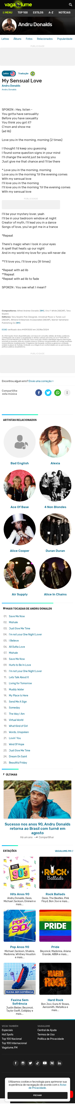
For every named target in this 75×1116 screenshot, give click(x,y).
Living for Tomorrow (20, 683)
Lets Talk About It (19, 677)
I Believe (14, 640)
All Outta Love (17, 646)
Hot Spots (7, 1034)
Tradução (23, 73)
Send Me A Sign (18, 701)
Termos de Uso (46, 1034)
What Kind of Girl (18, 726)
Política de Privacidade (51, 1038)
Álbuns (17, 38)
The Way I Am (17, 713)
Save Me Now (17, 616)
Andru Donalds (35, 24)
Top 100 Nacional (12, 1038)
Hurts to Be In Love (20, 665)
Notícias (64, 12)
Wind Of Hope (16, 744)
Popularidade (64, 38)
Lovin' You (15, 738)
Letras (5, 38)
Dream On (18, 756)
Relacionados (45, 38)
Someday (14, 707)
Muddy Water (16, 689)
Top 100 (23, 12)
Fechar (37, 1095)
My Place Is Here (18, 695)
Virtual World (16, 720)
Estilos (38, 12)
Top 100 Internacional (14, 1043)
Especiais (7, 1030)
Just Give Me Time (19, 628)
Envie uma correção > (41, 381)
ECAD (4, 329)
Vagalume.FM (63, 851)
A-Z (51, 12)
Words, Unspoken (19, 732)
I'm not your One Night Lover (25, 634)
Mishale (13, 622)
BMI (42, 311)
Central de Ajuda (47, 1030)
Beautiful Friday (18, 762)
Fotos (29, 38)
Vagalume (18, 4)
